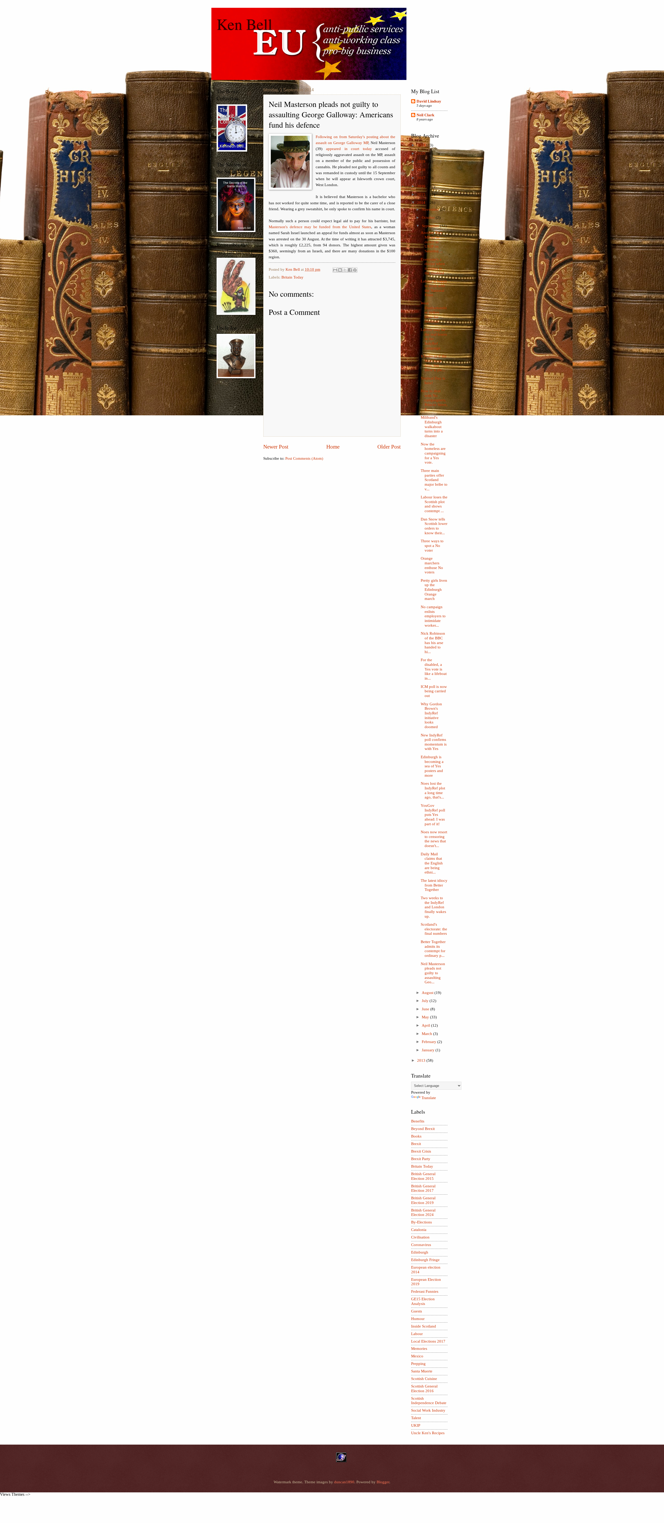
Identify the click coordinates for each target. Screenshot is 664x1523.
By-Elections (421, 1222)
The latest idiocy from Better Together (434, 885)
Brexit (416, 1144)
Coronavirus (421, 1245)
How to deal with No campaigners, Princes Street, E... (434, 400)
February (429, 1042)
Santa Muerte (421, 1371)
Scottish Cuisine (424, 1379)
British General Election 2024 (423, 1212)
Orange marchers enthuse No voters (432, 565)
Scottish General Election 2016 (424, 1388)
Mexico (417, 1356)
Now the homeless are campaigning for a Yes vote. (433, 453)
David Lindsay (429, 101)
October (429, 217)
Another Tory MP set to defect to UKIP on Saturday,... (432, 242)
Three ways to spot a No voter (432, 545)
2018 (421, 170)
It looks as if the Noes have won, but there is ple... (434, 363)
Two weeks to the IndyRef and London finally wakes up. (433, 907)
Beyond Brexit (423, 1129)
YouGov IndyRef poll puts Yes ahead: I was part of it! (433, 814)
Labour (417, 1334)
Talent (416, 1418)
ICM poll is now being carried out (434, 691)
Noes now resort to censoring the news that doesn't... (434, 839)
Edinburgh (419, 1252)
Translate (428, 1098)
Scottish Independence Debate (428, 1400)
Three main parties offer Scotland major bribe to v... (434, 480)
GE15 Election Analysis (423, 1301)
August (428, 993)
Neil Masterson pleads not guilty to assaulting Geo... (433, 973)
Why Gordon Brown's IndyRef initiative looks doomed (431, 715)
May (426, 1017)
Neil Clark (425, 115)
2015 (421, 194)
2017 (421, 178)
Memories (419, 1348)
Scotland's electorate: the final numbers (434, 929)
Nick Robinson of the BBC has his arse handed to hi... (433, 642)
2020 (421, 153)
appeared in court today (349, 148)
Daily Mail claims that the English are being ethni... (432, 863)
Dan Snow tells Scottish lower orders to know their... (434, 526)
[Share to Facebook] (349, 270)
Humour (418, 1319)
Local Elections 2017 (428, 1341)
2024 (421, 145)
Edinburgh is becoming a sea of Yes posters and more (432, 766)
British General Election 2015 (423, 1176)
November (431, 209)
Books (416, 1136)
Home (333, 447)
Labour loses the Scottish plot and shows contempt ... (434, 504)
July (426, 1001)
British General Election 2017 (423, 1188)
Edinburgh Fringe (425, 1260)
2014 (421, 202)
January (428, 1050)
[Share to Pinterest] (354, 270)
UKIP (415, 1425)
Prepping (418, 1364)
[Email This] (335, 270)
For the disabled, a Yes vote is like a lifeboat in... (434, 669)
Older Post (389, 447)
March (427, 1034)
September (431, 226)
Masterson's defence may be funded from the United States (320, 227)
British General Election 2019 (423, 1200)
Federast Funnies (424, 1291)
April (426, 1025)
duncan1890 (344, 1482)
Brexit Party (420, 1159)
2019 (421, 161)
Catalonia (418, 1230)
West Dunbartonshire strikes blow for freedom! (434, 312)
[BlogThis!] (340, 270)
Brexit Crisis (421, 1151)
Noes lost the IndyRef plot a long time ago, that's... (433, 790)
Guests (416, 1311)
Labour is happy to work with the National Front (434, 288)
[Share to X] (345, 270)
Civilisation (420, 1237)
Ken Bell (244, 23)
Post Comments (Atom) (304, 458)
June (426, 1009)
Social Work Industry (428, 1410)
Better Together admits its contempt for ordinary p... (433, 949)
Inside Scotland (423, 1326)
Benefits (417, 1121)
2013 (421, 1060)
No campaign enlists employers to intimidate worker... (433, 616)
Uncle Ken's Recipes (428, 1433)
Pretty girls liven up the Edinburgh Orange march (434, 589)
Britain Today (292, 277)
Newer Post (275, 447)
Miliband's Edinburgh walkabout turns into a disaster (432, 426)
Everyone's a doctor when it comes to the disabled (433, 266)
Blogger (383, 1482)
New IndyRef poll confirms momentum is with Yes (434, 742)
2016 (421, 186)
